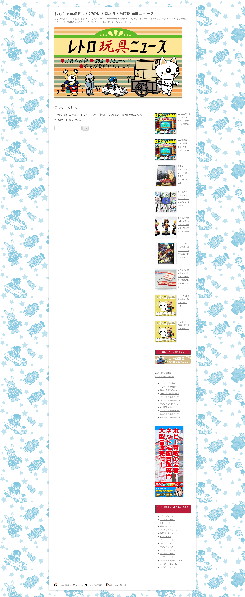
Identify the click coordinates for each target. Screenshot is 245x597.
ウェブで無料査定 (95, 585)
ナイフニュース (166, 557)
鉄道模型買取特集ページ (170, 390)
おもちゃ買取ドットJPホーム (69, 585)
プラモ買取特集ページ (169, 394)
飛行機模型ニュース (168, 533)
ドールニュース (166, 540)
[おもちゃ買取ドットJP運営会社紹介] (169, 496)
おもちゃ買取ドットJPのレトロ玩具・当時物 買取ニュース (104, 13)
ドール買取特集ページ (169, 397)
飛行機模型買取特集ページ (171, 417)
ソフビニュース (166, 547)
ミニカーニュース (167, 520)
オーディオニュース (168, 564)
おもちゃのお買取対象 (117, 585)
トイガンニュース (167, 567)
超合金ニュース (166, 543)
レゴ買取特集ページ (168, 407)
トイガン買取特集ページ (170, 411)
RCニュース (165, 523)
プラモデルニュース (168, 516)
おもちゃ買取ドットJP (164, 377)
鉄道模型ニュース (167, 526)
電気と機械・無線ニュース (171, 560)
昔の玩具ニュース (167, 554)
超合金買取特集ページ (169, 414)
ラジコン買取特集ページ (170, 387)
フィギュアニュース (168, 530)
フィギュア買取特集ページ (171, 400)
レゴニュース (165, 537)
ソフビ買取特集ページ (169, 404)
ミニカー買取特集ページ (170, 383)
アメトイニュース (167, 550)
